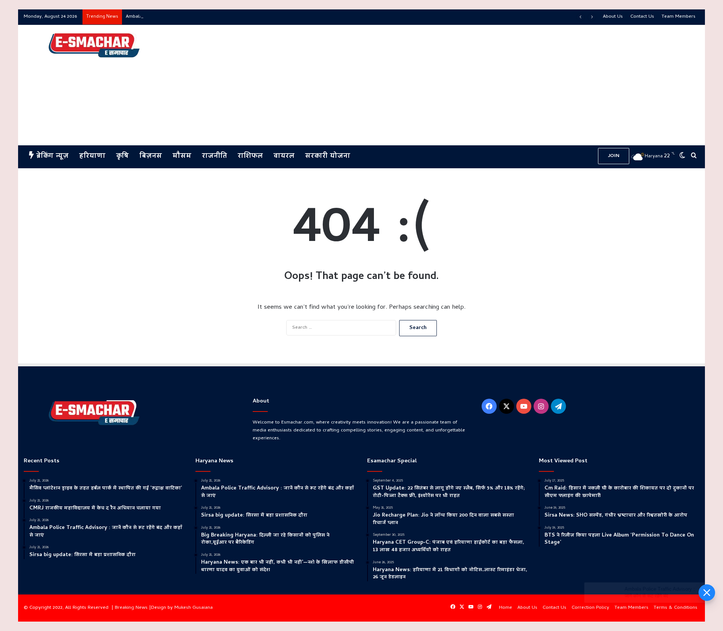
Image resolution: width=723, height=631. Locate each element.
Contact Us (642, 17)
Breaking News (131, 608)
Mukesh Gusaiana (193, 608)
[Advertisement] (476, 85)
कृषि (122, 156)
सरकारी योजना (327, 156)
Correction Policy (590, 608)
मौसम (181, 156)
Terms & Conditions (675, 608)
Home (505, 608)
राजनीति (214, 156)
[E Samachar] (93, 45)
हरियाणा (92, 156)
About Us (613, 17)
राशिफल (250, 156)
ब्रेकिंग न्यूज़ (51, 156)
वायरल (283, 156)
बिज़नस (150, 156)
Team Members (679, 17)
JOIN (613, 156)
